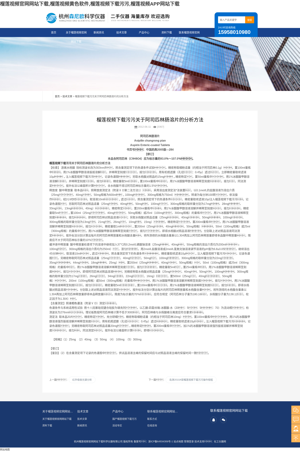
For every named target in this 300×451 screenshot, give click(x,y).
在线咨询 (152, 425)
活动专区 (117, 425)
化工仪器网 (220, 441)
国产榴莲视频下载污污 (124, 418)
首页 (53, 32)
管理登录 (189, 441)
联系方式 (152, 418)
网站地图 (5, 449)
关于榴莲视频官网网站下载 (76, 34)
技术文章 (121, 32)
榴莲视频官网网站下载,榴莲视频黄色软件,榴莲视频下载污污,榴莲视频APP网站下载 (90, 4)
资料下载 (166, 32)
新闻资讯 (99, 32)
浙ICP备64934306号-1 (160, 441)
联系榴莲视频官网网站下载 (189, 34)
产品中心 (144, 32)
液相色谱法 (76, 303)
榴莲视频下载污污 (60, 163)
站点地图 (178, 441)
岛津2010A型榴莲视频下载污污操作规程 (191, 379)
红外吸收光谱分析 (82, 379)
